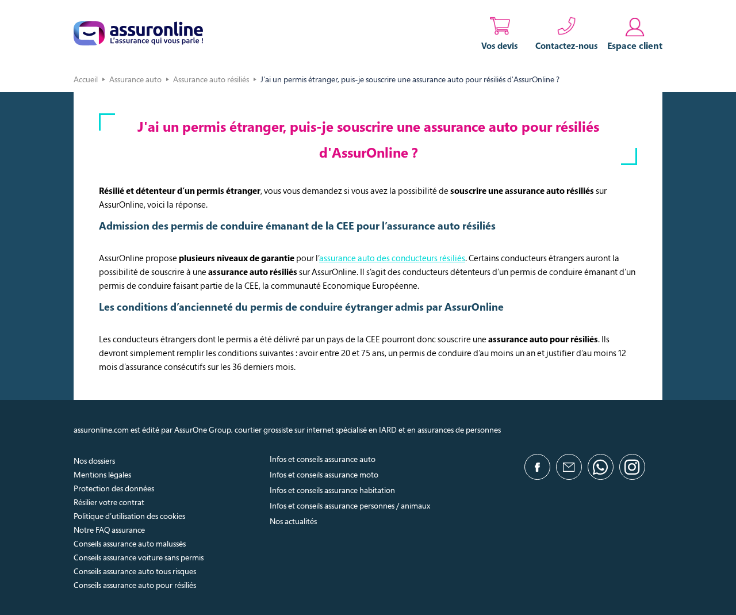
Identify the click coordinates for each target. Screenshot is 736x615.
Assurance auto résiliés (211, 79)
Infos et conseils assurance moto (324, 474)
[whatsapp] (601, 467)
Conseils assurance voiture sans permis (139, 557)
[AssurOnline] (138, 33)
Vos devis (499, 45)
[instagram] (632, 467)
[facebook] (537, 467)
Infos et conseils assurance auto (322, 458)
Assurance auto (135, 79)
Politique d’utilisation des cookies (129, 515)
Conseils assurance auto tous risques (135, 571)
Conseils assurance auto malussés (130, 543)
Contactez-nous (566, 45)
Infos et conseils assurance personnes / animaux (350, 505)
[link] (634, 33)
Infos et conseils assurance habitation (332, 489)
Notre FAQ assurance (109, 529)
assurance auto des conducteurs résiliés (392, 257)
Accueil (86, 79)
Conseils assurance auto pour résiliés (135, 584)
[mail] (569, 467)
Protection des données (114, 488)
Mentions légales (102, 474)
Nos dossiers (94, 460)
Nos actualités (293, 520)
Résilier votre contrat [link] (109, 501)
